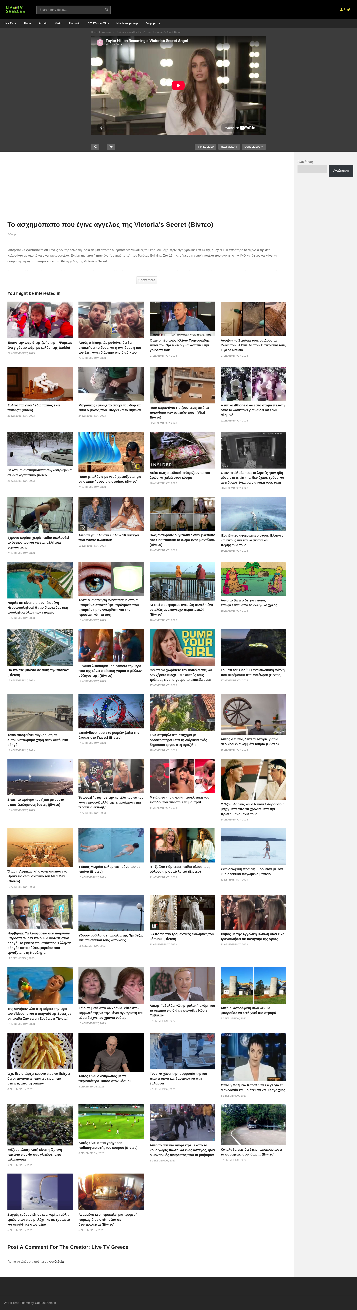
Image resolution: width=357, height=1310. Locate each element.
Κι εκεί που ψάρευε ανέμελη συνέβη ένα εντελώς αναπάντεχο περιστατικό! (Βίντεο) (181, 609)
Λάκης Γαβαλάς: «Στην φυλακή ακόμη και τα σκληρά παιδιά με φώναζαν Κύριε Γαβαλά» (182, 1010)
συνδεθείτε (57, 1261)
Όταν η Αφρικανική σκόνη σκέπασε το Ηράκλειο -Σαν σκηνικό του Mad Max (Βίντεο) (37, 876)
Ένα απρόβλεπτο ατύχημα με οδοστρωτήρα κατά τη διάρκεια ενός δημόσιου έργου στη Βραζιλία (178, 739)
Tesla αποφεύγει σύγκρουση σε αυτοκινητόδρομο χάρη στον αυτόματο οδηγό (37, 739)
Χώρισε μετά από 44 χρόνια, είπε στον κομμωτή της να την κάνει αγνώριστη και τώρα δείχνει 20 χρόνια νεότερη (110, 1013)
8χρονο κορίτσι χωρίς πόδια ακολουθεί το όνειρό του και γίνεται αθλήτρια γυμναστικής (38, 542)
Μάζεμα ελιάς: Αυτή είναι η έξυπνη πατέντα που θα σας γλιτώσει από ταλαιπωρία (34, 1154)
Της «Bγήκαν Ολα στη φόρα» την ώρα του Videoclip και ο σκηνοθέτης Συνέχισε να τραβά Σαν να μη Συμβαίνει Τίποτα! (39, 1013)
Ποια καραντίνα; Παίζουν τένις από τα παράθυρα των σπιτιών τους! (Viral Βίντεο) (179, 412)
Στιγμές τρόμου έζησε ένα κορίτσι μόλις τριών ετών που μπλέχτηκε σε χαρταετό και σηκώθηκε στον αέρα (38, 1219)
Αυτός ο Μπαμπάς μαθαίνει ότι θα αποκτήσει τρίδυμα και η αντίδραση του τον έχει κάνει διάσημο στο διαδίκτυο (109, 347)
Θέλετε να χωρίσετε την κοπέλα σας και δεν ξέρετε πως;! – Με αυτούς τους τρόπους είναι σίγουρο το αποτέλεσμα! (181, 675)
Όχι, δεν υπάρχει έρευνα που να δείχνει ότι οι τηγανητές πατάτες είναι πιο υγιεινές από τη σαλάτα (38, 1078)
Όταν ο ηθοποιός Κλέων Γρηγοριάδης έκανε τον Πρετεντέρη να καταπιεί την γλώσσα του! (180, 345)
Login (347, 9)
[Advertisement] (146, 187)
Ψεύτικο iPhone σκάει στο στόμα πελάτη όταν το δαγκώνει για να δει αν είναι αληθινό (253, 410)
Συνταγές (74, 23)
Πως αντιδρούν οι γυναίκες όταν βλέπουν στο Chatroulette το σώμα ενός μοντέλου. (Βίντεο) (182, 540)
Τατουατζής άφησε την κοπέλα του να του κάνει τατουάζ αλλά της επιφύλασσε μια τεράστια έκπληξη (110, 802)
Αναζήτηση (305, 162)
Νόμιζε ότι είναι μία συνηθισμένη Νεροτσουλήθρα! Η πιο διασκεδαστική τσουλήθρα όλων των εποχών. (37, 607)
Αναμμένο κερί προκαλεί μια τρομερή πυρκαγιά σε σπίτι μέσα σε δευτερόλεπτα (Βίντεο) (108, 1219)
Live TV (9, 23)
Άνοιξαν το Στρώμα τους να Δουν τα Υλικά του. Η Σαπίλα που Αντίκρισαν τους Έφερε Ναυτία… (253, 345)
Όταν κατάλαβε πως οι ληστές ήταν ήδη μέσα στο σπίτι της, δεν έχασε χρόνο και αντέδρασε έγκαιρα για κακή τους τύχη (252, 477)
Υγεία (58, 23)
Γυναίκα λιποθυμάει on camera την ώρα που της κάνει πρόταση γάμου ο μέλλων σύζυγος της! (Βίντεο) (110, 670)
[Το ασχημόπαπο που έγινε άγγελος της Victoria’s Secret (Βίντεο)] (40, 320)
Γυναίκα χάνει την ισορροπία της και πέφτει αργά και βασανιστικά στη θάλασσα (178, 1078)
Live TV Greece (109, 1247)
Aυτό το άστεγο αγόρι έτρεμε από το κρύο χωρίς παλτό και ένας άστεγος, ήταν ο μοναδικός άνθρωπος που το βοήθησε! (182, 1150)
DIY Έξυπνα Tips (98, 23)
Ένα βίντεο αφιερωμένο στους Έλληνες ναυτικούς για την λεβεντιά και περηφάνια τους (252, 540)
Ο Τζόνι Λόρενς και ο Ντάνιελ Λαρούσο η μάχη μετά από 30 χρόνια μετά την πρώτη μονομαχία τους (252, 809)
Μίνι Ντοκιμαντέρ (127, 23)
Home (27, 23)
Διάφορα (151, 23)
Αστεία (43, 23)
